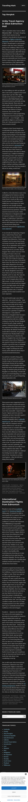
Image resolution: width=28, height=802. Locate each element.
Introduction (7, 744)
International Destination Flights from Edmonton (12, 502)
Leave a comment (13, 703)
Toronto (20, 702)
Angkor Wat (22, 695)
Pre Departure (14, 485)
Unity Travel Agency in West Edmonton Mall (13, 24)
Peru (5, 750)
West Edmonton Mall (13, 492)
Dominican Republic (16, 488)
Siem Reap (21, 489)
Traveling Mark (9, 6)
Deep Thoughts (8, 733)
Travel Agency (12, 491)
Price (11, 489)
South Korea (7, 761)
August (4, 488)
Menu (23, 5)
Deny (14, 792)
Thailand (6, 763)
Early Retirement (9, 738)
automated (18, 145)
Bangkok (8, 488)
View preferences (14, 796)
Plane (16, 702)
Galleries (6, 740)
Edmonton (4, 489)
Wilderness (7, 765)
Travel (7, 491)
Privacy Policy (17, 799)
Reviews (6, 756)
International (17, 700)
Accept (14, 788)
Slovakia (6, 759)
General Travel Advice (10, 742)
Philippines (7, 752)
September (15, 489)
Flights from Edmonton (8, 700)
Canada (21, 697)
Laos (5, 746)
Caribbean (4, 699)
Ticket (3, 491)
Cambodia (16, 697)
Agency (21, 485)
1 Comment (22, 492)
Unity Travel (19, 491)
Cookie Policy (10, 799)
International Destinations (8, 702)
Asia (21, 486)
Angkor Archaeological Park (13, 486)
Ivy (8, 489)
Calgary (11, 697)
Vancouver (4, 492)
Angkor (4, 486)
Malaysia (6, 748)
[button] (26, 774)
